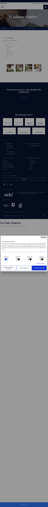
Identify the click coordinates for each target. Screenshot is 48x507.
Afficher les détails (40, 263)
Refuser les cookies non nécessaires (9, 268)
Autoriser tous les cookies (39, 268)
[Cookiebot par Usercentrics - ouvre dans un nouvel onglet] (41, 237)
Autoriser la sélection (24, 268)
